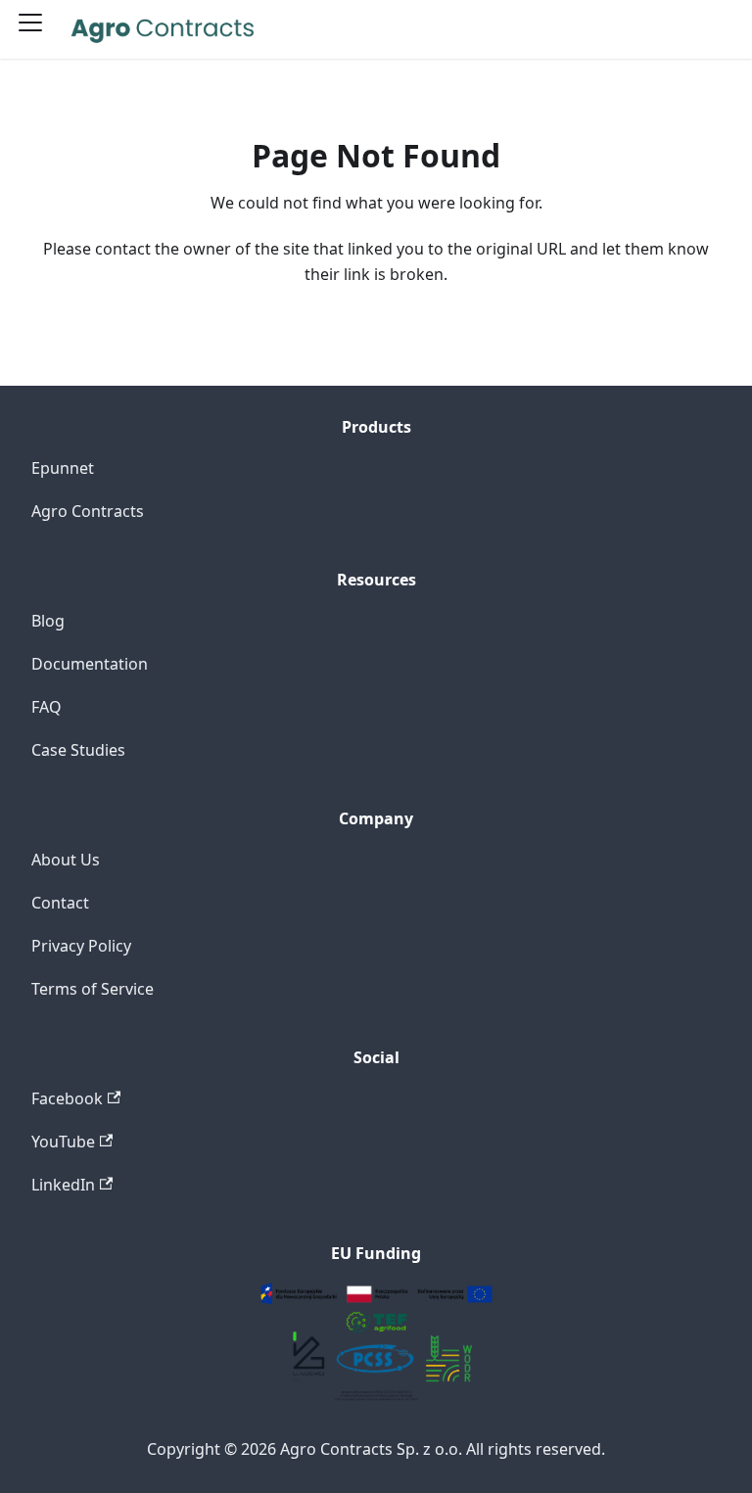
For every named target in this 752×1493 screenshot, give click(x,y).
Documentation (89, 664)
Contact (60, 902)
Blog (48, 620)
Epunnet (62, 468)
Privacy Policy (81, 945)
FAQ (46, 707)
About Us (65, 859)
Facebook (67, 1098)
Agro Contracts (87, 511)
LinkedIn (63, 1184)
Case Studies (78, 750)
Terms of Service (92, 989)
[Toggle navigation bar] (37, 29)
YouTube (63, 1141)
